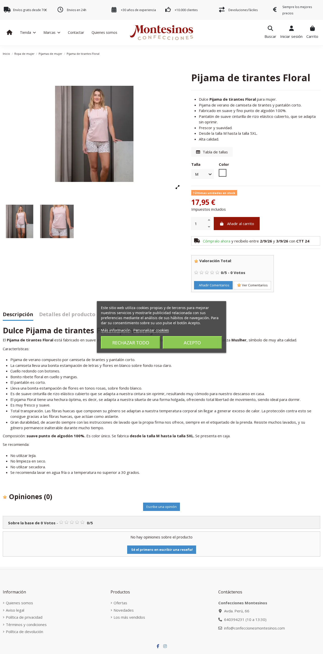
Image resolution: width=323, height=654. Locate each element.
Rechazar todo (130, 343)
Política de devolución (24, 631)
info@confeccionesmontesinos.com (254, 628)
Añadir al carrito (240, 223)
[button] (28, 32)
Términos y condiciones (26, 624)
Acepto (192, 343)
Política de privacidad (24, 617)
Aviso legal (15, 610)
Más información (115, 330)
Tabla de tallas (215, 151)
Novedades (124, 610)
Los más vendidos (129, 617)
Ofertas (120, 602)
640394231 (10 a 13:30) (245, 619)
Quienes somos (19, 602)
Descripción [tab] (18, 315)
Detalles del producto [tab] (67, 315)
